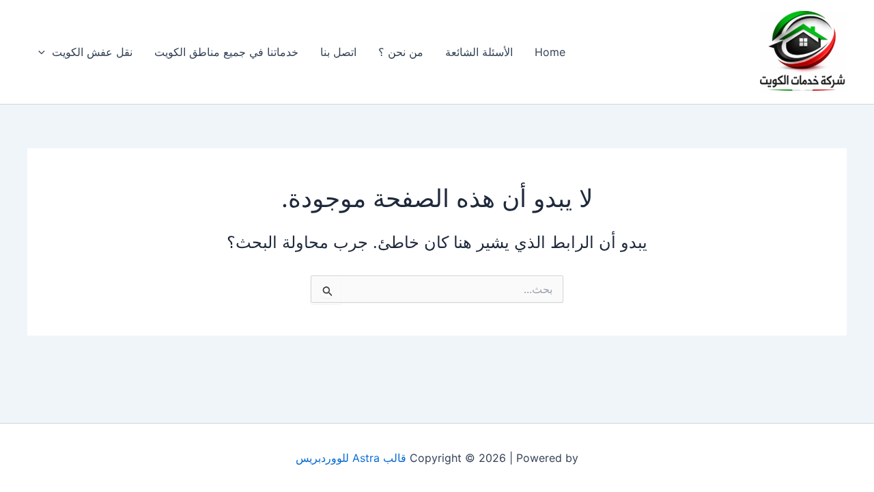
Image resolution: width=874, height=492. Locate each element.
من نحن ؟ (400, 52)
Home (550, 52)
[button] (45, 52)
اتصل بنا (338, 52)
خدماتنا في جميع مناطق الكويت (226, 52)
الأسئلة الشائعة (479, 52)
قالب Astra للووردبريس (351, 458)
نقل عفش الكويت (92, 52)
